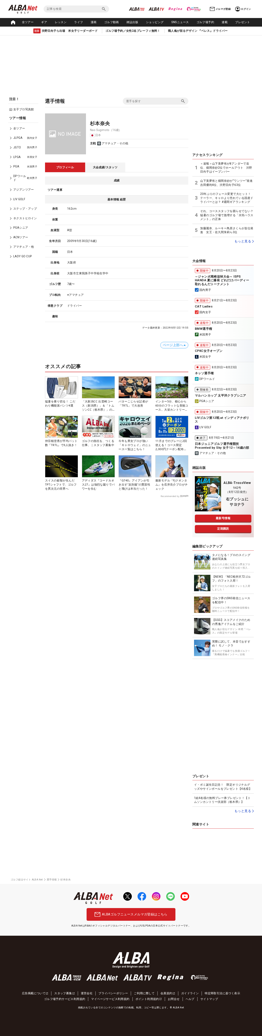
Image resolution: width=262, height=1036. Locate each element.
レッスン (61, 22)
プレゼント (242, 22)
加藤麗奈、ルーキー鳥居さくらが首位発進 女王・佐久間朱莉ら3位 (226, 230)
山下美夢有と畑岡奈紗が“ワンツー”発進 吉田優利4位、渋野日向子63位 (227, 182)
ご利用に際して (144, 993)
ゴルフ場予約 (205, 22)
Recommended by (170, 496)
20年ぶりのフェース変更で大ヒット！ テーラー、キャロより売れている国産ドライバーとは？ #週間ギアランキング (226, 197)
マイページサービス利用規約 (110, 999)
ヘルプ (190, 999)
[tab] (65, 167)
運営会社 (87, 993)
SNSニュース (180, 22)
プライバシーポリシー (113, 993)
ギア (44, 22)
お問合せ (174, 999)
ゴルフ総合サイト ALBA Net (27, 879)
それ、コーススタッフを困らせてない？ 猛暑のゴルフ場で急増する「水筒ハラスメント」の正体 (226, 215)
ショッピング (155, 22)
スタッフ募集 (63, 993)
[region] (24, 190)
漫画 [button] (94, 22)
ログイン (246, 9)
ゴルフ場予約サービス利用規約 (64, 999)
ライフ (78, 22)
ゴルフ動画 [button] (111, 22)
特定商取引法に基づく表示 (222, 993)
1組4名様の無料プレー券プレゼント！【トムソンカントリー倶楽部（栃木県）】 (222, 800)
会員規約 (166, 993)
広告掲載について (33, 993)
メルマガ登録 (223, 9)
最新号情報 (223, 518)
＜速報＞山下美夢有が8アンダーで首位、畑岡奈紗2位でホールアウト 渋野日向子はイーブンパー (226, 167)
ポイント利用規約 (147, 999)
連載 (225, 22)
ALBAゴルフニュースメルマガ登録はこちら (134, 914)
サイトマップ (209, 999)
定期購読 (223, 528)
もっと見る (242, 241)
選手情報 (52, 879)
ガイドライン (190, 993)
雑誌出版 (132, 22)
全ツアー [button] (28, 22)
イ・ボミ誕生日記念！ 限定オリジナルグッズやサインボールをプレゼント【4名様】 (223, 786)
